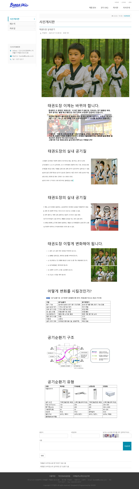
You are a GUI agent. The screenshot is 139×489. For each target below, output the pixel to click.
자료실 (12, 28)
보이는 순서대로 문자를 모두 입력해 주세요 (116, 432)
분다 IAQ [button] (104, 8)
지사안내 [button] (126, 8)
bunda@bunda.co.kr (26, 56)
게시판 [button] (115, 8)
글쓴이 (41, 432)
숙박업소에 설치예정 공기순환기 (56, 466)
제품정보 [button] (92, 8)
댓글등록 (127, 446)
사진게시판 (14, 19)
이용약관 (52, 476)
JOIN (130, 2)
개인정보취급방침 (64, 476)
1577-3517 (20, 59)
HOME (117, 2)
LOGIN (124, 2)
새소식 (12, 24)
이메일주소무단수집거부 (81, 476)
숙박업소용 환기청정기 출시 (55, 463)
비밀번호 (73, 432)
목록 (42, 456)
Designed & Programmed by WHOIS (83, 485)
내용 (40, 440)
